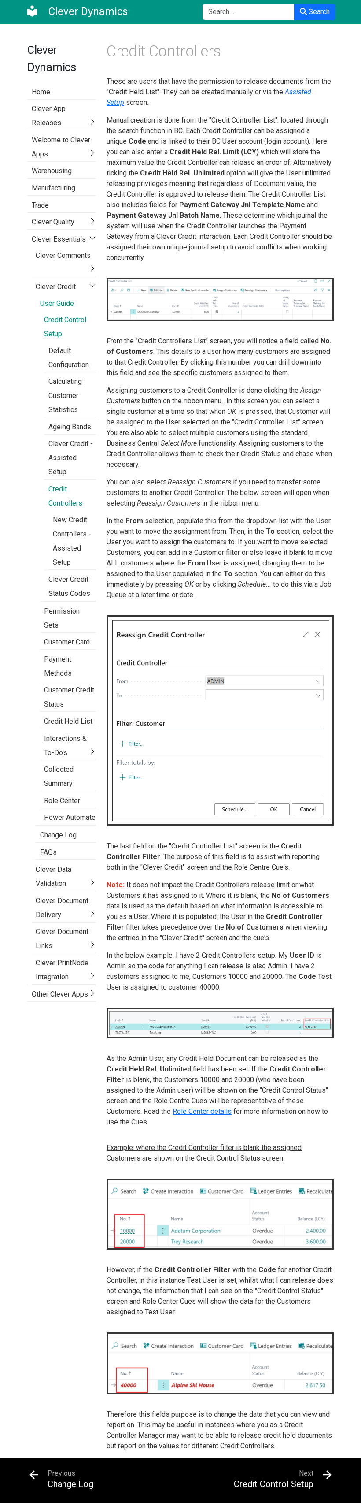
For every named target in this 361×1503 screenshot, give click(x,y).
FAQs (48, 852)
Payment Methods (58, 666)
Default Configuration (68, 357)
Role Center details (202, 1111)
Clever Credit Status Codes (69, 586)
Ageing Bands (69, 427)
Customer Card (67, 642)
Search (318, 11)
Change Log (58, 835)
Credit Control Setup (65, 327)
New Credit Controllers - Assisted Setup (72, 541)
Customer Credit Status (69, 697)
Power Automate (70, 817)
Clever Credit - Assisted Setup (70, 457)
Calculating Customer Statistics (65, 395)
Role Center (62, 800)
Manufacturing (53, 188)
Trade (40, 205)
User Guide (57, 303)
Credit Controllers (65, 496)
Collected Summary (59, 776)
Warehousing (52, 171)
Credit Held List (68, 721)
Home (41, 92)
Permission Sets (62, 618)
